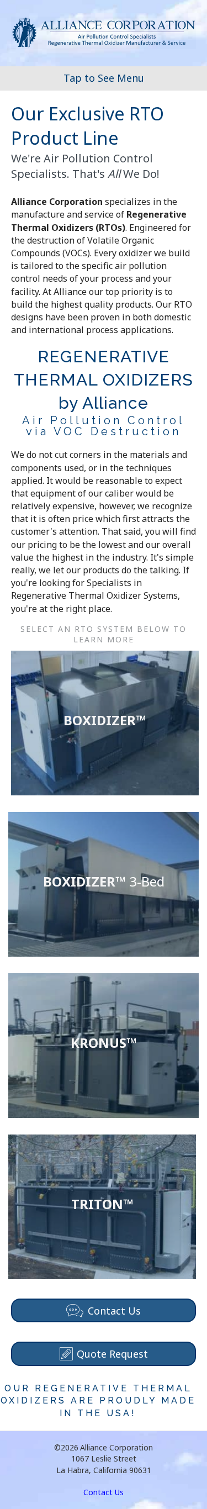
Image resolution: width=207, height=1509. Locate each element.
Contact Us (103, 1492)
